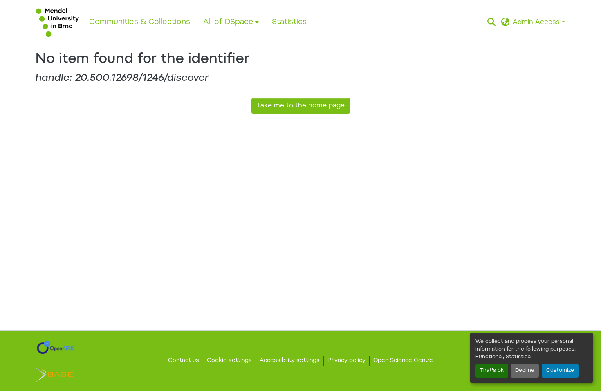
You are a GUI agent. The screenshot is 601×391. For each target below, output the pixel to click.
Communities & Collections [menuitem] (139, 22)
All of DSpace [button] (228, 22)
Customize (560, 370)
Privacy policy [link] (346, 361)
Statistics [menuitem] (289, 22)
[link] (55, 347)
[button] (57, 22)
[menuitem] (231, 22)
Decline (524, 370)
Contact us (183, 361)
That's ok (492, 370)
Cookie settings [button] (229, 361)
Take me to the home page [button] (301, 106)
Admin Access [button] (537, 22)
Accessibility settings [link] (290, 361)
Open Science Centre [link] (403, 361)
